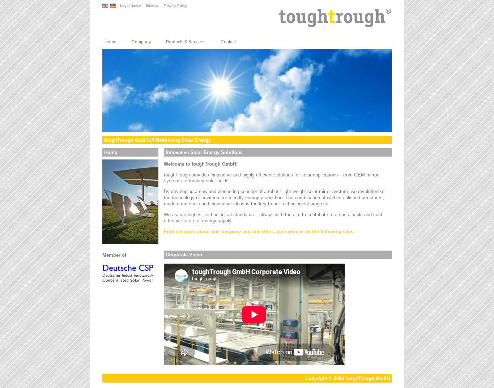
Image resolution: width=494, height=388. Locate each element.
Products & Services (185, 41)
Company (141, 41)
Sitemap (152, 6)
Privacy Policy (175, 6)
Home (110, 41)
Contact (228, 41)
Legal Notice (130, 6)
